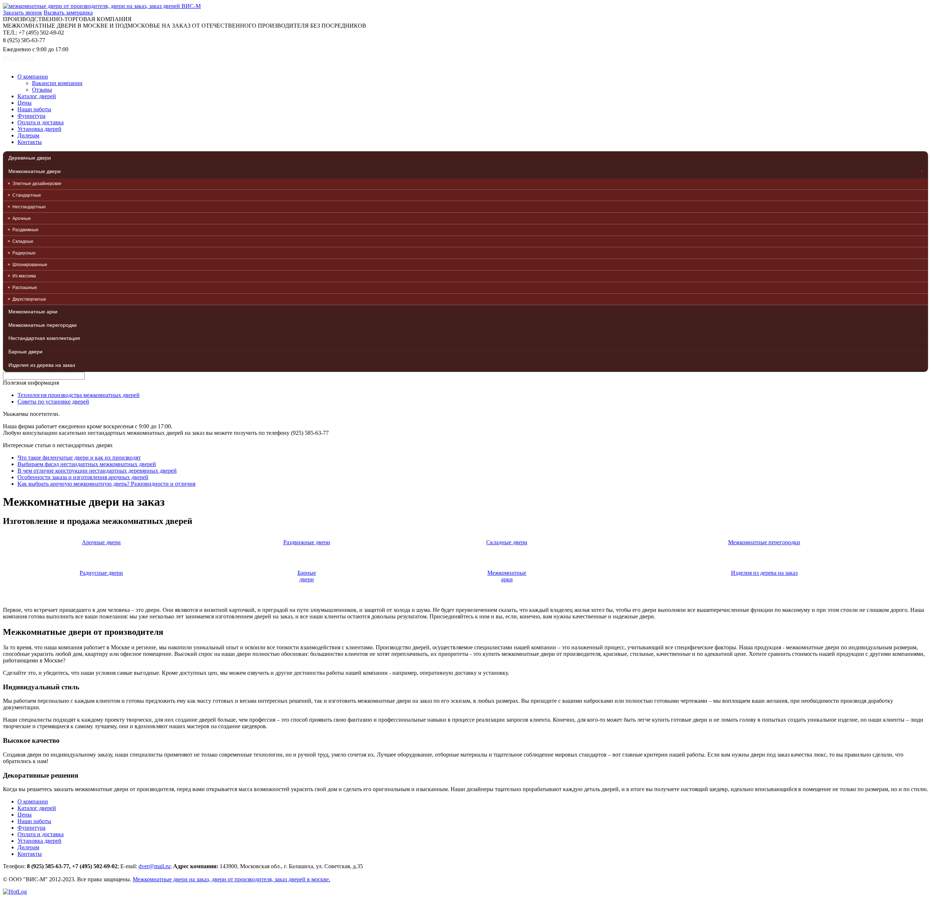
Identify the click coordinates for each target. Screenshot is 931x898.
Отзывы (42, 90)
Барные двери (25, 351)
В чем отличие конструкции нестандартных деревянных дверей (97, 471)
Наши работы (34, 109)
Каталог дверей (36, 96)
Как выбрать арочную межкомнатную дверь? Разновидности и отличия (106, 484)
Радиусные (24, 253)
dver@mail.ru (19, 58)
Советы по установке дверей (53, 401)
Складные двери (506, 542)
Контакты (29, 142)
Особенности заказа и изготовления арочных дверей (82, 477)
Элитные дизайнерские (36, 183)
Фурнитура (31, 116)
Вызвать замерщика (68, 12)
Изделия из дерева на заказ (41, 365)
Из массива (24, 275)
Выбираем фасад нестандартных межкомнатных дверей (86, 464)
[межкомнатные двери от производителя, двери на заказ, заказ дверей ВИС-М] (102, 6)
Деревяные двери (29, 158)
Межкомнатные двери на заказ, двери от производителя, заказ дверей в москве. (231, 879)
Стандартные (26, 195)
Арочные (21, 218)
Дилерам (28, 135)
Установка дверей (39, 129)
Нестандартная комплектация (44, 338)
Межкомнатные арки (32, 311)
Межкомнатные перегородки (42, 325)
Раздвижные (25, 229)
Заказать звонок (22, 12)
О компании (32, 76)
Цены (24, 103)
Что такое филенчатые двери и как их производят (79, 457)
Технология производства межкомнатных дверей (78, 395)
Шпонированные (29, 264)
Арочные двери (101, 542)
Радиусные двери (101, 573)
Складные (22, 241)
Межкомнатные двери (34, 171)
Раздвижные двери (306, 542)
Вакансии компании (57, 83)
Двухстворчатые (29, 299)
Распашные (24, 287)
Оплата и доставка (40, 122)
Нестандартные (29, 206)
